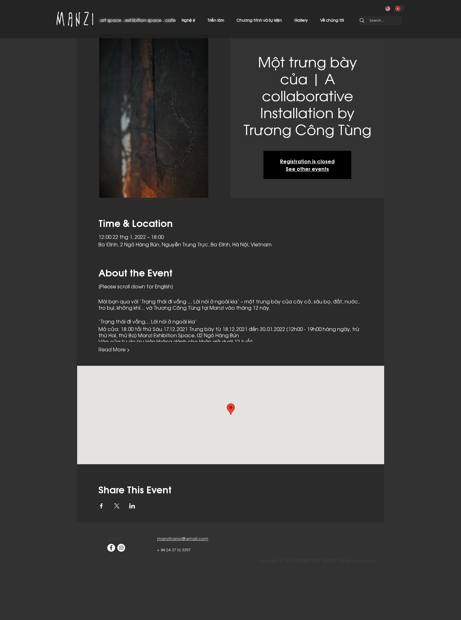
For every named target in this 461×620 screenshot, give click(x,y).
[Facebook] (111, 548)
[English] (389, 8)
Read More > (114, 349)
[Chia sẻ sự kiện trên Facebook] (101, 505)
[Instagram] (121, 548)
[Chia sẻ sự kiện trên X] (117, 505)
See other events (307, 168)
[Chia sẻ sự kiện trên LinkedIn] (132, 505)
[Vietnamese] (400, 8)
